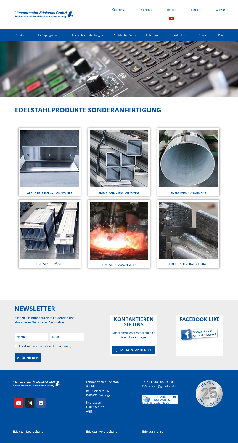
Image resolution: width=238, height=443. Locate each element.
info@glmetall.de (164, 386)
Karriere (196, 10)
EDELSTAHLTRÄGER (49, 264)
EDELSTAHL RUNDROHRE (188, 193)
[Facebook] (41, 403)
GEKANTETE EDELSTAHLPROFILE (49, 193)
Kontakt (223, 35)
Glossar (220, 10)
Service (203, 35)
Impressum (94, 402)
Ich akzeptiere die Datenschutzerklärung (45, 346)
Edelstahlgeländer (124, 35)
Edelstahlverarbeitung (86, 35)
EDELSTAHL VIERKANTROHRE (118, 193)
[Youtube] (18, 403)
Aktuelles (179, 35)
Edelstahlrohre (152, 431)
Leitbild (171, 10)
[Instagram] (29, 403)
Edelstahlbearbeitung (28, 431)
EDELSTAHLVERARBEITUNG (188, 264)
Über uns (118, 10)
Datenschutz (95, 407)
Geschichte (145, 10)
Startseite (22, 35)
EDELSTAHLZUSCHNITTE (119, 265)
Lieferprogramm (48, 35)
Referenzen (153, 35)
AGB (89, 411)
